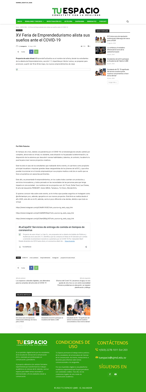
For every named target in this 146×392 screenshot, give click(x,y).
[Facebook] (31, 52)
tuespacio (23, 46)
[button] (127, 21)
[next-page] (20, 326)
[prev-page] (17, 326)
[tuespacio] (17, 46)
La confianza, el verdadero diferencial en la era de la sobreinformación (116, 50)
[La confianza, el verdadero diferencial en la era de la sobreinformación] (100, 50)
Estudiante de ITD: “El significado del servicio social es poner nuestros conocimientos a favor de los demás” (78, 319)
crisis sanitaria (34, 257)
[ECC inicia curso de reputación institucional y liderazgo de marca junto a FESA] (27, 307)
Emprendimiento (45, 257)
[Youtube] (115, 374)
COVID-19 (24, 257)
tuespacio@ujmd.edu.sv (112, 357)
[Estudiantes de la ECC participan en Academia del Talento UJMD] (53, 307)
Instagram (55, 257)
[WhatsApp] (36, 52)
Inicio (17, 27)
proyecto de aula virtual (68, 257)
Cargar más (112, 82)
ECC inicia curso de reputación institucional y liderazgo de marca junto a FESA (26, 319)
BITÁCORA (24, 27)
